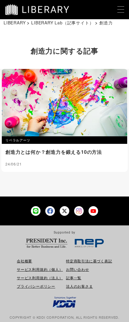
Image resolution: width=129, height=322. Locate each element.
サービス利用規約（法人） (40, 277)
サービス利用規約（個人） (40, 269)
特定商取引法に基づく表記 (89, 260)
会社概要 (24, 260)
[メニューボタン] (121, 9)
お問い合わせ (77, 269)
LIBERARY (15, 23)
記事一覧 (73, 277)
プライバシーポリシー (36, 286)
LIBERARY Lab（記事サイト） (62, 23)
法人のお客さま (79, 286)
